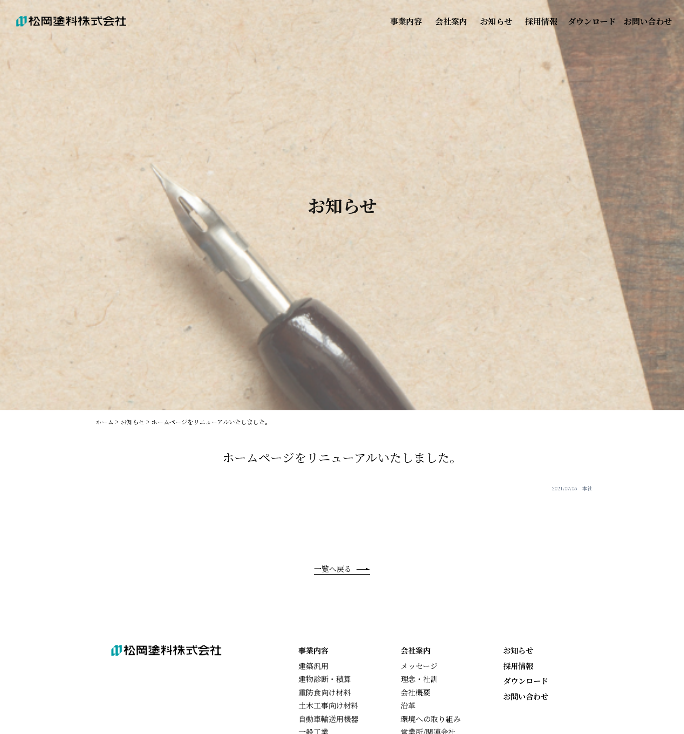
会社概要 (416, 692)
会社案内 (451, 21)
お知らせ (496, 21)
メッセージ (419, 665)
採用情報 (541, 21)
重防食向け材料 (324, 692)
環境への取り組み (431, 718)
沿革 (408, 705)
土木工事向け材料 (328, 705)
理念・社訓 (419, 678)
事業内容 (406, 21)
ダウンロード (592, 21)
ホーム (105, 421)
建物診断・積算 (324, 678)
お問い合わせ (648, 21)
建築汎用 (313, 665)
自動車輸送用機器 (328, 718)
